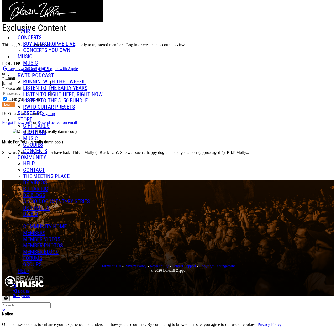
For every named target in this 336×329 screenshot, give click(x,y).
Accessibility (159, 266)
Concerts (30, 37)
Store (25, 119)
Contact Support (184, 266)
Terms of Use (111, 266)
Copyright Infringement (217, 266)
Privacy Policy (135, 266)
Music (25, 56)
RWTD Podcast (36, 75)
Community (32, 157)
